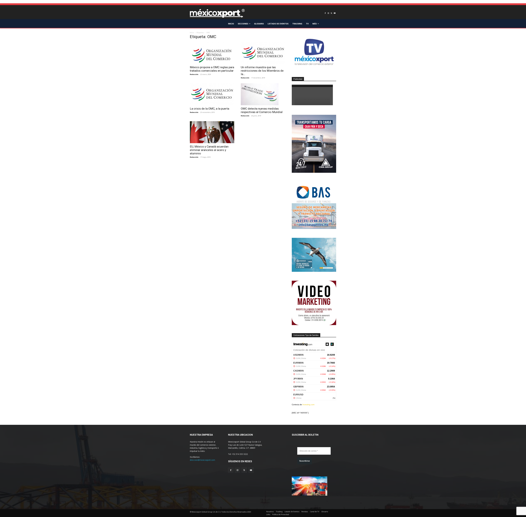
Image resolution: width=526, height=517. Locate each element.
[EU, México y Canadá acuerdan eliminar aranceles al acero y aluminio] (212, 132)
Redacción (194, 74)
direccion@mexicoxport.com (202, 460)
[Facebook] (325, 13)
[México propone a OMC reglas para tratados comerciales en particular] (212, 53)
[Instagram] (328, 13)
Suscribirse (304, 461)
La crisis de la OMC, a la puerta (209, 108)
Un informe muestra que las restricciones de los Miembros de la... (262, 71)
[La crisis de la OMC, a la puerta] (212, 94)
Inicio (192, 32)
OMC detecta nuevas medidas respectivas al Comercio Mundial (262, 110)
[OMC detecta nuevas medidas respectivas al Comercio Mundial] (263, 94)
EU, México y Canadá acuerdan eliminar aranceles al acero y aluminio (209, 150)
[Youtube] (334, 13)
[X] (331, 13)
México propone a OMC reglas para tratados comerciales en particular (212, 69)
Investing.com (308, 404)
